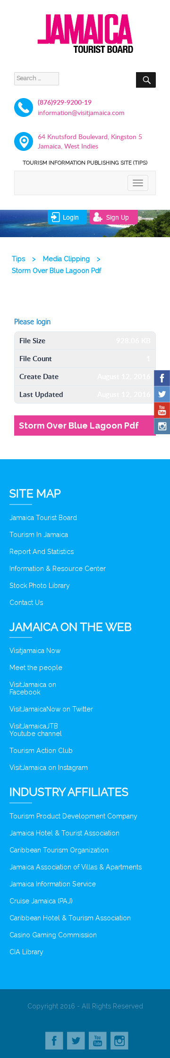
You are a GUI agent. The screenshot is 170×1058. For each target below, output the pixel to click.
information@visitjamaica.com (81, 112)
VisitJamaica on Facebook (32, 688)
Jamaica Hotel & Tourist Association (64, 833)
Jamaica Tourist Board (43, 517)
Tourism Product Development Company (73, 816)
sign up (117, 217)
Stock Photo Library (39, 585)
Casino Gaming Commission (53, 935)
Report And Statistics (41, 551)
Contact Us (26, 602)
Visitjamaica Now (34, 650)
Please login (32, 321)
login (71, 217)
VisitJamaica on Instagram (48, 767)
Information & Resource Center (57, 568)
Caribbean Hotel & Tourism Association (70, 918)
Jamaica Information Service (52, 884)
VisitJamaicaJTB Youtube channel (35, 729)
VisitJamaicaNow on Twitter (51, 709)
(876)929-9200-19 (65, 102)
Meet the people (35, 667)
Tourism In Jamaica (38, 534)
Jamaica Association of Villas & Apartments (75, 867)
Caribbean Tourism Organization (59, 850)
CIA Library (26, 952)
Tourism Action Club (41, 750)
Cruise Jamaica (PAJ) (41, 901)
